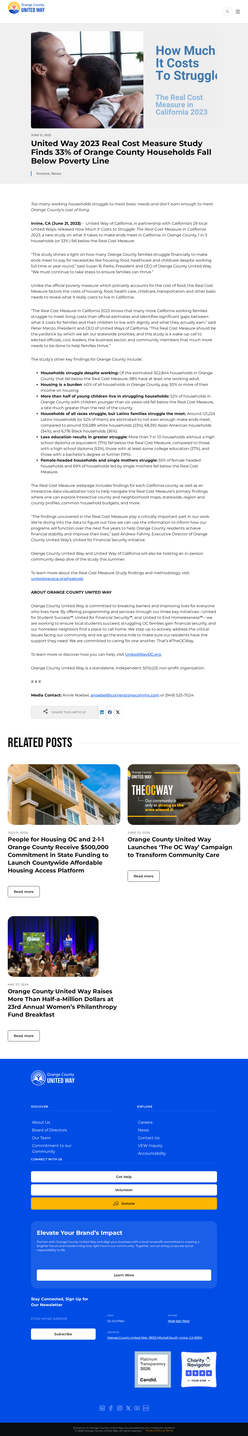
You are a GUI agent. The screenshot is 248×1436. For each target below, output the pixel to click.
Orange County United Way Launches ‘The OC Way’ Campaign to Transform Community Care (180, 847)
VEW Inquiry (150, 1145)
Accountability (152, 1153)
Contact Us (149, 1138)
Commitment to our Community (51, 1148)
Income (43, 173)
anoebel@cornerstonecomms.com (125, 695)
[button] (102, 712)
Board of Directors (49, 1130)
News (56, 173)
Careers (145, 1122)
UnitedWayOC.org (143, 654)
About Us (41, 1122)
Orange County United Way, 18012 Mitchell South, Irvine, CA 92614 (154, 1337)
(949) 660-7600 (179, 1321)
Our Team (41, 1138)
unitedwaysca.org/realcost (57, 578)
